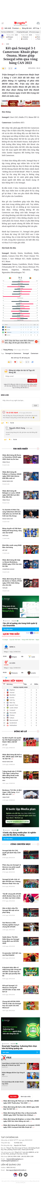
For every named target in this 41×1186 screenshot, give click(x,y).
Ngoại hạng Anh (7, 481)
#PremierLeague (34, 32)
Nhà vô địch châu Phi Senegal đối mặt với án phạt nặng (10, 910)
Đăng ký (32, 381)
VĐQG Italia (6, 462)
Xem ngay (6, 1052)
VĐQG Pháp (5, 797)
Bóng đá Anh (27, 28)
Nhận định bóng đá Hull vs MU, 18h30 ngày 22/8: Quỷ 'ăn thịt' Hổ (12, 757)
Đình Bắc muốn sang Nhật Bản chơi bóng (12, 546)
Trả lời (12, 423)
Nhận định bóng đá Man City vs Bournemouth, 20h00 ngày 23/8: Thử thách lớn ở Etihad (20, 1114)
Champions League (8, 569)
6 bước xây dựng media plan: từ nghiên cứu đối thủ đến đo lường (19, 833)
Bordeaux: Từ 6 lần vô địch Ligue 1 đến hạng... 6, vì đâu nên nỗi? (12, 792)
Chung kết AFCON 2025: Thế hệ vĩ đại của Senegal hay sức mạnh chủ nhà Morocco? (11, 1004)
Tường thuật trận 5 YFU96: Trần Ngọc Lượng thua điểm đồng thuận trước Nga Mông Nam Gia (12, 774)
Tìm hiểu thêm (8, 629)
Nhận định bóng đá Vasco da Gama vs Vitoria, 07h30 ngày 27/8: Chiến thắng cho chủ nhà (12, 582)
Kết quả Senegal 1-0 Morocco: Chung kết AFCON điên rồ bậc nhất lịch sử (11, 989)
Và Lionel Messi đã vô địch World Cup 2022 (13, 1082)
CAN (7, 44)
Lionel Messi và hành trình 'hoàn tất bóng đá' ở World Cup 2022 (13, 1064)
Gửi (35, 405)
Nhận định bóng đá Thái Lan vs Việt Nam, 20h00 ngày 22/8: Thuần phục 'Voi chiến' (21, 1102)
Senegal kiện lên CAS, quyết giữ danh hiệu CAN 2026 (11, 853)
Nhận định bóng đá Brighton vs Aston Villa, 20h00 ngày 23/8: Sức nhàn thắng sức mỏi (21, 1120)
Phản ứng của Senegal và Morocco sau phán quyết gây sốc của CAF (11, 867)
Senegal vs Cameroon (13, 353)
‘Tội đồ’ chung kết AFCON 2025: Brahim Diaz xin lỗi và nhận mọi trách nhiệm (11, 896)
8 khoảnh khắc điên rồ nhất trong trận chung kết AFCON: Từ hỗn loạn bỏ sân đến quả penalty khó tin (11, 971)
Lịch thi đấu (11, 633)
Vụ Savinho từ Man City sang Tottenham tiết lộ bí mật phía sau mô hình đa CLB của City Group (11, 513)
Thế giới (4, 588)
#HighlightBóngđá (22, 32)
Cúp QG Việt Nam (14, 639)
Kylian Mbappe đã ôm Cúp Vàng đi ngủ (13, 1073)
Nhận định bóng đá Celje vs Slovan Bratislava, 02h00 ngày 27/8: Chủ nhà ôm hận (12, 563)
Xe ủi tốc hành (12, 413)
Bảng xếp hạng (13, 680)
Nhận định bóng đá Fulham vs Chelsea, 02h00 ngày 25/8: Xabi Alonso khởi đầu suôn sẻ (11, 475)
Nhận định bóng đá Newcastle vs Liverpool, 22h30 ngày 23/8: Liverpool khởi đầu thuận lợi (21, 1126)
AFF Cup (36, 28)
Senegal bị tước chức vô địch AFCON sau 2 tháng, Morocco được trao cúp (11, 881)
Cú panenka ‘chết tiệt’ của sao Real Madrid (11, 954)
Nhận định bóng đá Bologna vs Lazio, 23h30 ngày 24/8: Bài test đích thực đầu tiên (11, 494)
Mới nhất (8, 28)
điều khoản (33, 386)
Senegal (26, 353)
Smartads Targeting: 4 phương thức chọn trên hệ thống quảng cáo (19, 1047)
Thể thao (5, 535)
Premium (15, 28)
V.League (5, 639)
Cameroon (34, 353)
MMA (3, 780)
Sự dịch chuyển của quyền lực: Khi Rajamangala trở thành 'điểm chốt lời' (11, 740)
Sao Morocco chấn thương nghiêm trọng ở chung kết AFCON (10, 925)
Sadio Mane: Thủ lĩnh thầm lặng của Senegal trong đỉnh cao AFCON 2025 (10, 940)
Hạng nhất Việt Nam (28, 639)
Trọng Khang (8, 350)
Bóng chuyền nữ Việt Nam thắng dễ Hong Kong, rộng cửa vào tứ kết (12, 530)
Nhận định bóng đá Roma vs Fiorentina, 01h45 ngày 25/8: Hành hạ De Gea (11, 457)
